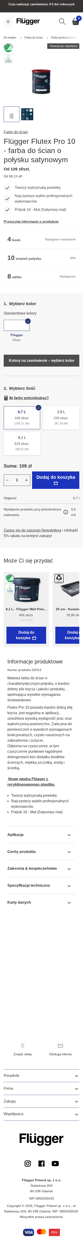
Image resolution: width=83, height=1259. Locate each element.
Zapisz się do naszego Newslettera (32, 530)
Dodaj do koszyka (55, 477)
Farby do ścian (16, 132)
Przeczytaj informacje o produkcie (31, 221)
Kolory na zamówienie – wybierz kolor (41, 360)
